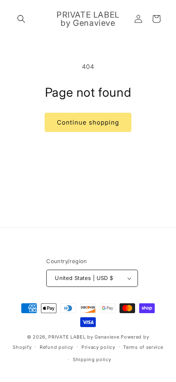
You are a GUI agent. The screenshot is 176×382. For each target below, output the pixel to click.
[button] (21, 19)
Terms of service (143, 347)
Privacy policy (98, 347)
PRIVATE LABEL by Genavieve (83, 337)
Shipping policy (92, 359)
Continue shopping (88, 122)
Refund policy (56, 347)
